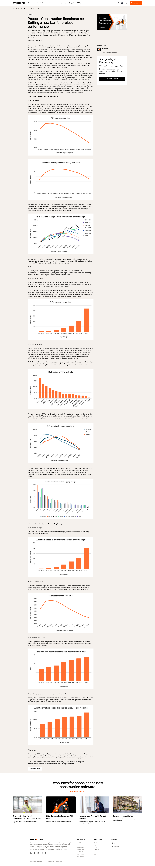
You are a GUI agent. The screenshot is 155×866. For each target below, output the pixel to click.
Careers (95, 847)
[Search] (118, 3)
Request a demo (136, 3)
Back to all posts (35, 768)
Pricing (79, 3)
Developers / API (80, 856)
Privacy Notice (51, 861)
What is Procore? (80, 842)
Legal (95, 854)
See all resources (76, 791)
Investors (96, 851)
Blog (14, 8)
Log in (126, 3)
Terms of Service (59, 861)
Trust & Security (80, 851)
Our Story (96, 842)
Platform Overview (81, 845)
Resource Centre (80, 849)
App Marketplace (80, 854)
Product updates (80, 847)
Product (20, 8)
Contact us (96, 849)
